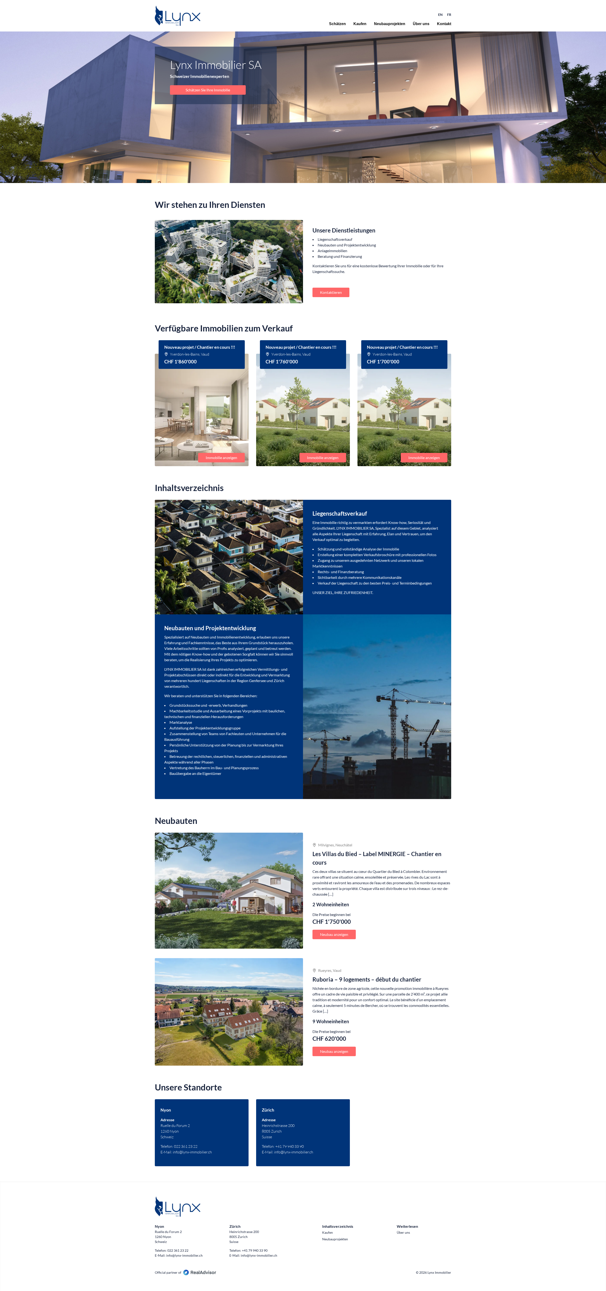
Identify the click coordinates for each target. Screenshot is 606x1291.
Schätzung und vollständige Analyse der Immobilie (358, 549)
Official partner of (168, 1272)
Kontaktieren (331, 292)
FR (449, 15)
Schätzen (337, 24)
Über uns (421, 24)
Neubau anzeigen (334, 934)
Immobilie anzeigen (221, 457)
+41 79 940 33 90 (289, 1146)
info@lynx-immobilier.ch (192, 1152)
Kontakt (444, 24)
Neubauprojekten (389, 24)
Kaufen (359, 24)
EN (440, 15)
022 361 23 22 (185, 1146)
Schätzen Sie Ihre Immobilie (208, 90)
